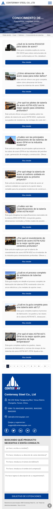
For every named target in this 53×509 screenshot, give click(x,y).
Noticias (21, 35)
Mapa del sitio (22, 505)
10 (38, 366)
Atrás (48, 35)
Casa (14, 35)
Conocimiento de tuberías (35, 35)
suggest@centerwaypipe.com (19, 425)
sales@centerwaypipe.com (18, 417)
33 (45, 366)
